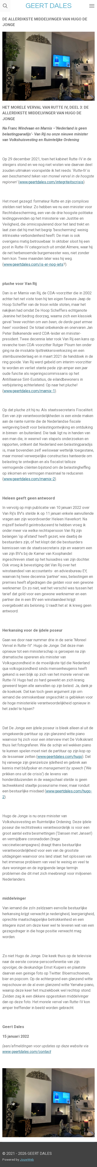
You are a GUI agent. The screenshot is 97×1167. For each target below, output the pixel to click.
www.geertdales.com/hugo (59, 756)
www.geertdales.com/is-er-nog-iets (33, 264)
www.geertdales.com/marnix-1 (29, 391)
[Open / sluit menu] (92, 6)
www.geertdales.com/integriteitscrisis (51, 182)
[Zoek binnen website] (5, 6)
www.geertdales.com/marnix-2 (29, 479)
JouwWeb (27, 1159)
